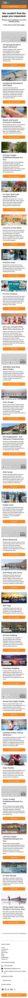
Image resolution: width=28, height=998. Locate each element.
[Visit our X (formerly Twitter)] (15, 989)
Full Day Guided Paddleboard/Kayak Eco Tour (13, 157)
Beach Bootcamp (10, 540)
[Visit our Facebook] (3, 989)
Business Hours (7, 980)
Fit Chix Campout (10, 294)
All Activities (4, 949)
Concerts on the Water (12, 228)
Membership (4, 957)
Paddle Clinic (8, 505)
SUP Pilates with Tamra (12, 573)
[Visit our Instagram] (8, 989)
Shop (2, 955)
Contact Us (4, 959)
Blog (2, 954)
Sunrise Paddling (10, 635)
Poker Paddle (8, 768)
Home (3, 947)
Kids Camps (8, 472)
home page (20, 25)
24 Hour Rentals (9, 876)
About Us (4, 951)
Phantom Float (9, 262)
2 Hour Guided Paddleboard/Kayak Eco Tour (13, 801)
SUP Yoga (7, 606)
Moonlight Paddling (11, 668)
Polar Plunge (8, 402)
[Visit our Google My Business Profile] (5, 989)
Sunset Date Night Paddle (13, 701)
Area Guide (4, 952)
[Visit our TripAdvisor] (11, 989)
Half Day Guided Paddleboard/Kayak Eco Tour (13, 839)
